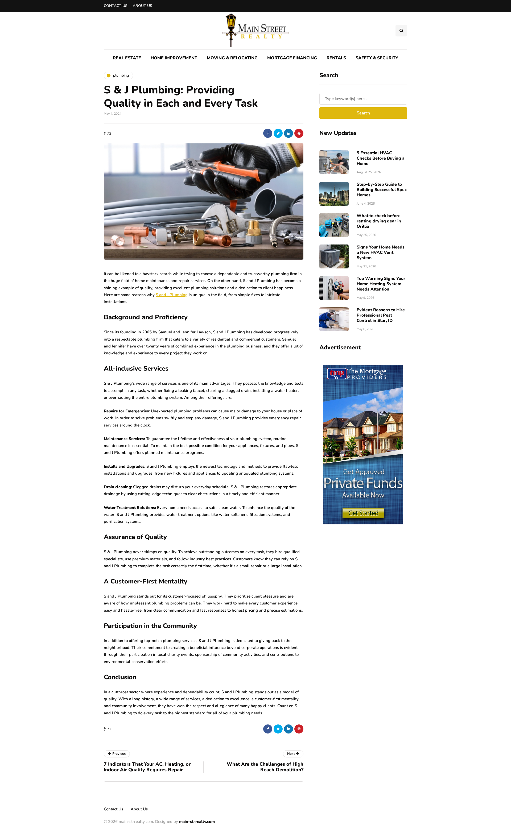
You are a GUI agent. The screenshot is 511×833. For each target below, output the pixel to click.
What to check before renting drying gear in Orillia (379, 221)
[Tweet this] (278, 133)
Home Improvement (174, 58)
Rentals (336, 58)
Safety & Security (377, 58)
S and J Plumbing (172, 294)
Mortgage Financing (292, 58)
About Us (142, 5)
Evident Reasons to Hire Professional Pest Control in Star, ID (381, 315)
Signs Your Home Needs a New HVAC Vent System (381, 252)
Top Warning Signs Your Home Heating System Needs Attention (381, 284)
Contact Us (115, 5)
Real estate (127, 58)
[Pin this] (298, 133)
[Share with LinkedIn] (288, 133)
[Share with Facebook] (267, 133)
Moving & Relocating (232, 58)
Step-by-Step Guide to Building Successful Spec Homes (382, 189)
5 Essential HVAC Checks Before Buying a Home (381, 158)
